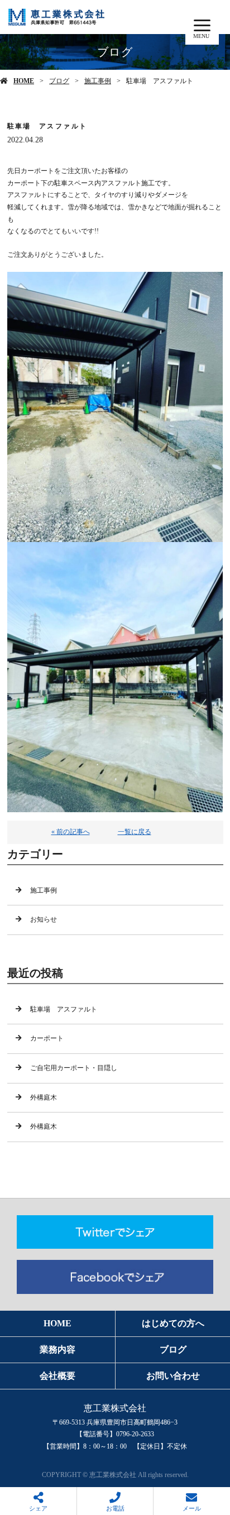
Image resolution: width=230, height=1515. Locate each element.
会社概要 (57, 1375)
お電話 (115, 1508)
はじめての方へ (173, 1323)
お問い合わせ (173, 1375)
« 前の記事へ (70, 832)
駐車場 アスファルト (63, 1009)
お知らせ (43, 919)
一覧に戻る (134, 832)
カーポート (47, 1038)
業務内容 (57, 1349)
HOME (23, 81)
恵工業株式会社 (115, 1408)
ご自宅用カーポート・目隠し (73, 1068)
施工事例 (97, 81)
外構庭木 (43, 1097)
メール (192, 1508)
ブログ (59, 81)
